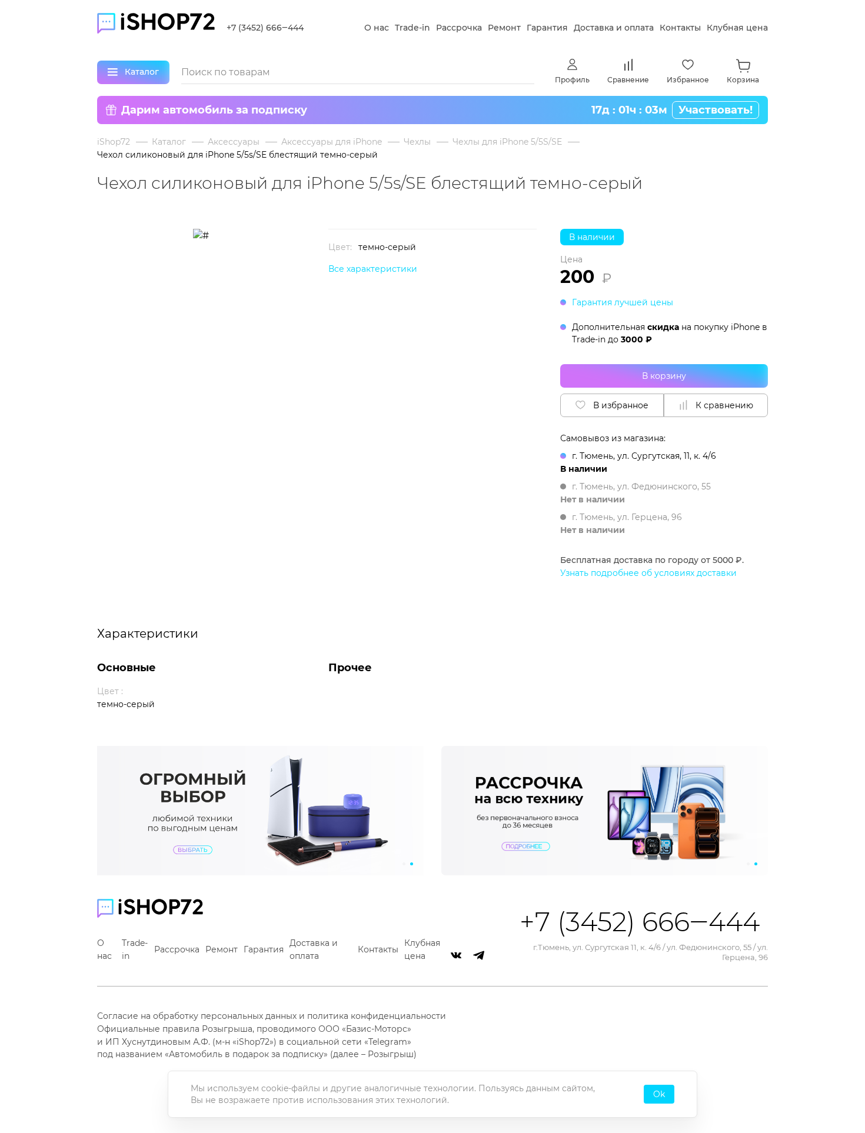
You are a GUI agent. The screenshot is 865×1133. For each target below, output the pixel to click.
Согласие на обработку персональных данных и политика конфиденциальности (271, 1016)
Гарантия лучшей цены (622, 302)
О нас (376, 27)
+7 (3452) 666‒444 (265, 27)
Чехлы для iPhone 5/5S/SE (507, 141)
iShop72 (113, 141)
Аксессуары (234, 141)
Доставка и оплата (614, 27)
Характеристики (147, 634)
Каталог (169, 141)
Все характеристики (372, 269)
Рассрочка (459, 27)
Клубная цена (737, 27)
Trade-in (412, 27)
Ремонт (504, 27)
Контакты (680, 27)
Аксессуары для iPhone (331, 141)
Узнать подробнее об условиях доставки (648, 573)
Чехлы (417, 141)
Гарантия (547, 27)
